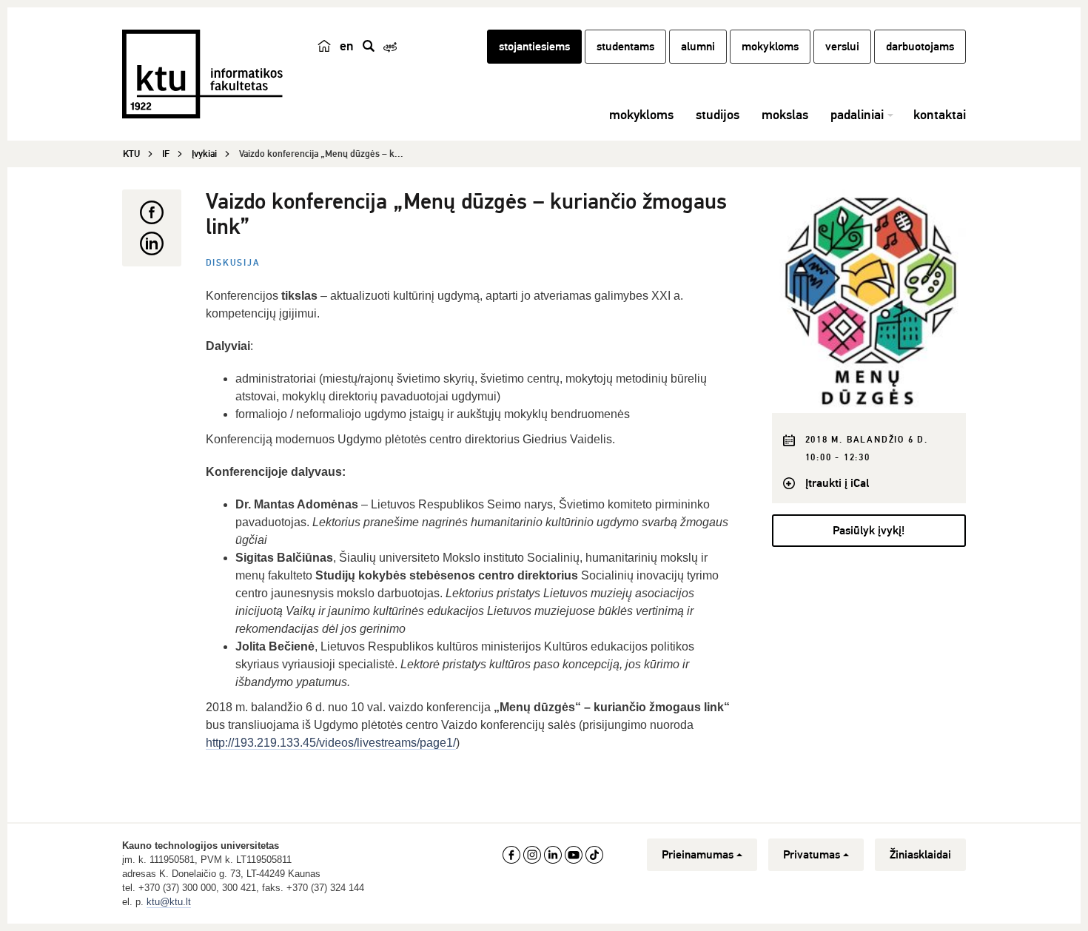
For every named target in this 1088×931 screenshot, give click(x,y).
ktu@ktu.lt (169, 901)
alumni (698, 46)
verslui (842, 46)
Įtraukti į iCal (837, 483)
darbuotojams (920, 46)
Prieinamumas (697, 854)
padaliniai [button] (857, 115)
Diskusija (233, 263)
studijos (717, 115)
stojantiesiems (534, 46)
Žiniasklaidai (920, 854)
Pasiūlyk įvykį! (868, 530)
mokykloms (770, 46)
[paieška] (368, 45)
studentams (625, 46)
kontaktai (939, 115)
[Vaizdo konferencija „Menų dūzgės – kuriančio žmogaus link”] (869, 301)
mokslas (785, 115)
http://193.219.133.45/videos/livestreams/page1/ (331, 742)
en (347, 46)
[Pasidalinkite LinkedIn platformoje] (151, 243)
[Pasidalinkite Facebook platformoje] (151, 212)
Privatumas (811, 854)
